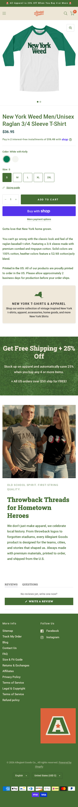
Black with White (15, 159)
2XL (49, 177)
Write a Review (42, 602)
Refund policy (11, 700)
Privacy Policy (11, 677)
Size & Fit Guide (12, 659)
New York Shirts (39, 316)
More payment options (39, 219)
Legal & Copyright (13, 688)
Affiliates (8, 671)
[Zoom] (70, 28)
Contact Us (9, 648)
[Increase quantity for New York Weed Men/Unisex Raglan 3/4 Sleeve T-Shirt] (16, 199)
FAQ (5, 654)
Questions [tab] (30, 585)
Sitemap (7, 631)
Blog (5, 642)
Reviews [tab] (11, 585)
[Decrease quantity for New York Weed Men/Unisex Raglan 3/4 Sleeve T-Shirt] (5, 199)
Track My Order (12, 636)
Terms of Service (13, 682)
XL (38, 177)
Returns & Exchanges (15, 665)
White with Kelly (6, 159)
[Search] (65, 13)
